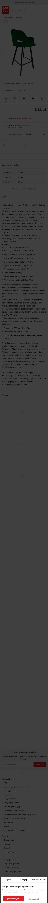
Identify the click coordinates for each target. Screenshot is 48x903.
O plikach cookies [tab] (39, 880)
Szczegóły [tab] (23, 880)
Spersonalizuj (34, 899)
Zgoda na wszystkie (13, 899)
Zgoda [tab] (8, 880)
